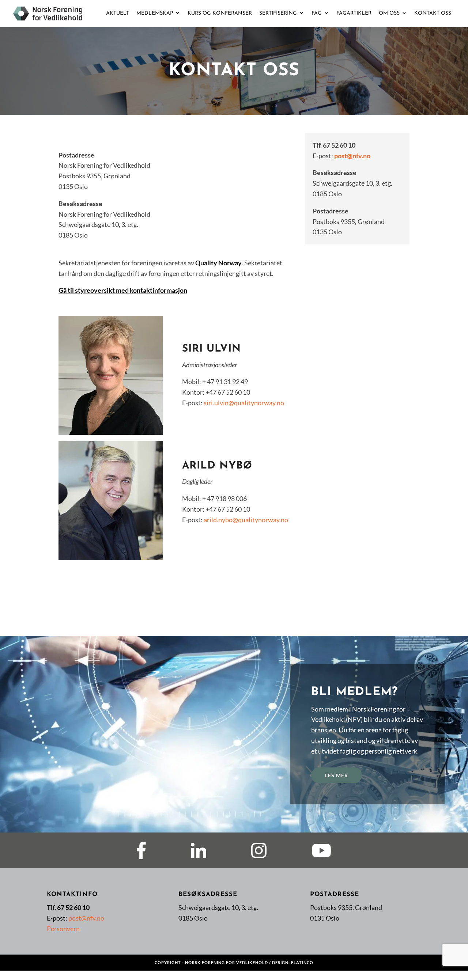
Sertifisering (278, 13)
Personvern (63, 929)
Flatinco (302, 962)
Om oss (389, 13)
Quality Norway (218, 263)
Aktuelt (117, 13)
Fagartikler (353, 13)
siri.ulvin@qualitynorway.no (244, 403)
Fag (317, 13)
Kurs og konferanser (220, 13)
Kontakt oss (432, 13)
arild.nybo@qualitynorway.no (246, 520)
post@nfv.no (352, 156)
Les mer (336, 775)
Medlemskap (154, 13)
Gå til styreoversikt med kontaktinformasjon (122, 290)
